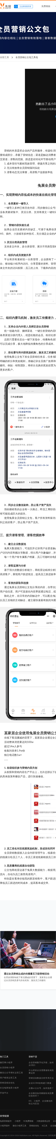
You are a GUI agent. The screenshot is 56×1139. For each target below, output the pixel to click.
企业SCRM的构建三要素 (40, 1083)
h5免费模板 (28, 1121)
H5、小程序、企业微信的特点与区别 (41, 1102)
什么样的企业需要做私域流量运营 (41, 1071)
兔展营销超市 (6, 1121)
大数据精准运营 (43, 1121)
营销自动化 (34, 1126)
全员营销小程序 (7, 1068)
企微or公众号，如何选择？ (41, 1088)
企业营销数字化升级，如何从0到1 (41, 1064)
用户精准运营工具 (8, 1078)
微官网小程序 (6, 1063)
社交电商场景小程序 (9, 1088)
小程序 (17, 1121)
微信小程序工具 (19, 1126)
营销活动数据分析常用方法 (41, 1078)
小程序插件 (5, 1126)
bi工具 (44, 1126)
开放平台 (4, 1093)
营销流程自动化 (7, 1083)
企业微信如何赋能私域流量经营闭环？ (41, 1094)
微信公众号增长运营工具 (11, 1073)
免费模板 (45, 6)
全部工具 (4, 57)
